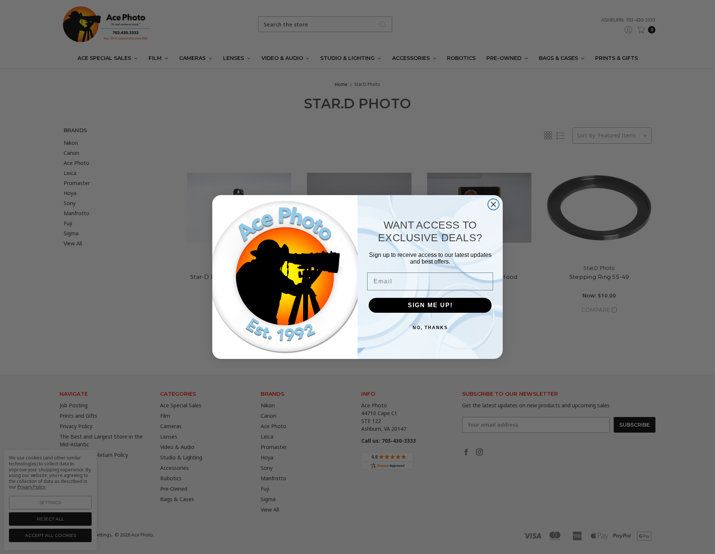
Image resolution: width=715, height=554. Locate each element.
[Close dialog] (493, 204)
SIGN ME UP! (430, 305)
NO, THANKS (430, 327)
